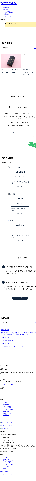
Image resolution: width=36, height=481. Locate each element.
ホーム (5, 402)
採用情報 (6, 14)
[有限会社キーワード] (4, 428)
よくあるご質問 (8, 13)
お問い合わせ (7, 413)
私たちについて (8, 9)
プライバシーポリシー (6, 474)
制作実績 (6, 7)
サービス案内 (7, 11)
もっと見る (20, 298)
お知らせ (6, 415)
